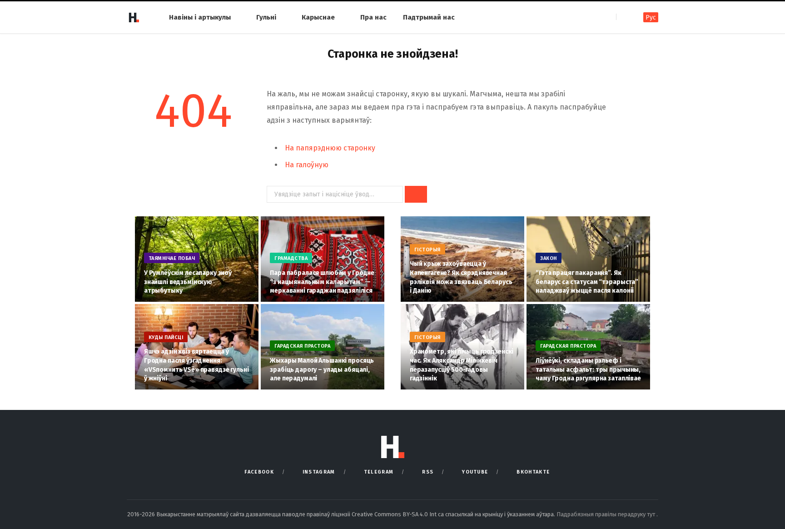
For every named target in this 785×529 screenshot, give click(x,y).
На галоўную (306, 164)
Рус (651, 17)
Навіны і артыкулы (200, 17)
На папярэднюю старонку (330, 148)
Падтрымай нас (429, 17)
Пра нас (373, 17)
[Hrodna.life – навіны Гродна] (133, 17)
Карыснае (318, 17)
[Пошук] (624, 17)
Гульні (266, 17)
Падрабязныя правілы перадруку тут (606, 514)
